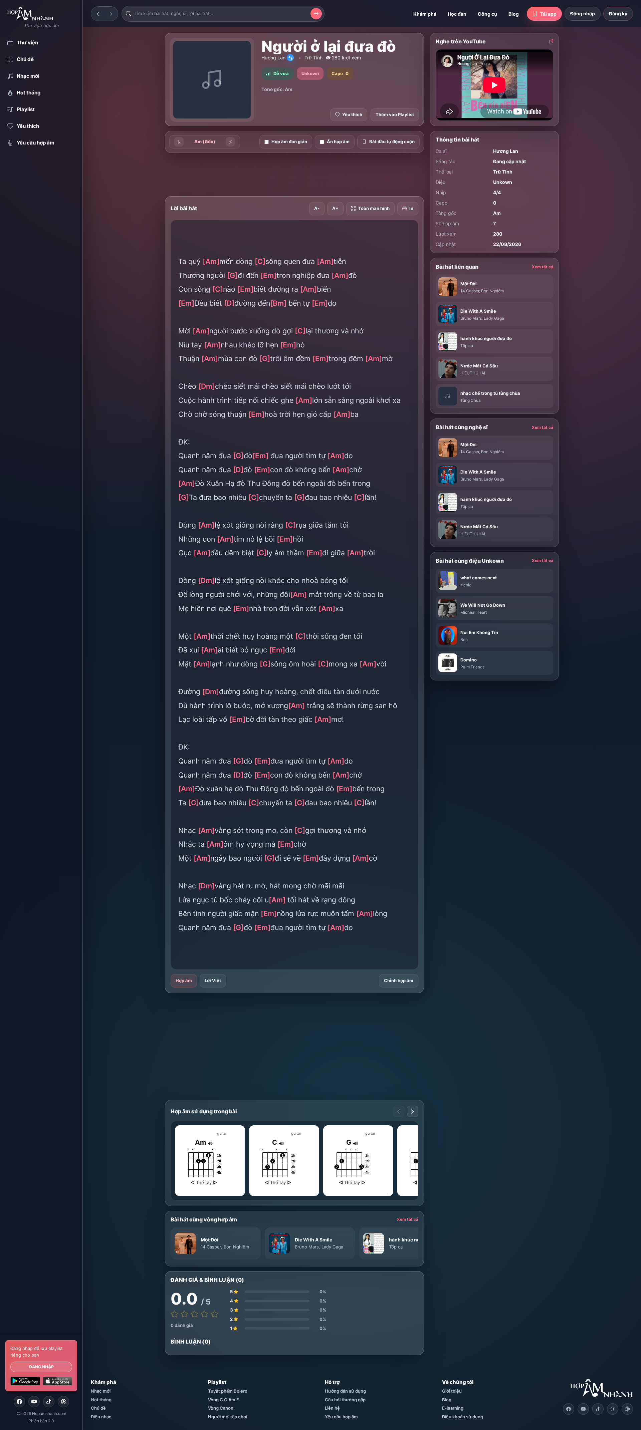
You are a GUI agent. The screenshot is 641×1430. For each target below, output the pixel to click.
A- (316, 208)
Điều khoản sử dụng (462, 1416)
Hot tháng (101, 1399)
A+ (335, 208)
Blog (513, 14)
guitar (222, 1133)
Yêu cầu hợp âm (341, 1416)
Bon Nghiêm (236, 1246)
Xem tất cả (407, 1219)
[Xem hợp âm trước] (398, 1111)
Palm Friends (472, 666)
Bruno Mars (307, 1246)
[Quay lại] (98, 13)
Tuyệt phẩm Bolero (227, 1391)
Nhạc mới (101, 1391)
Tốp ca (396, 1246)
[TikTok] (48, 1401)
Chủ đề (98, 1408)
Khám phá (424, 14)
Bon (464, 639)
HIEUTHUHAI (472, 372)
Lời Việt (213, 980)
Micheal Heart (473, 612)
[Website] (627, 1409)
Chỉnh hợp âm (398, 980)
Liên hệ (332, 1408)
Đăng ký (618, 13)
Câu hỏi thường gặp (345, 1399)
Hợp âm (184, 980)
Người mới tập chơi (227, 1416)
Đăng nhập (41, 1366)
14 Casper (211, 1246)
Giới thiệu (452, 1391)
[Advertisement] (130, 137)
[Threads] (63, 1401)
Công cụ (487, 14)
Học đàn (457, 14)
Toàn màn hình (374, 208)
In (411, 208)
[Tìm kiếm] (316, 13)
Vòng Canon (220, 1408)
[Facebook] (19, 1401)
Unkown (502, 182)
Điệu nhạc (101, 1416)
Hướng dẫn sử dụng (345, 1391)
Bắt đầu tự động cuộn (392, 141)
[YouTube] (34, 1401)
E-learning (452, 1408)
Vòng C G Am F (223, 1399)
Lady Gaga (332, 1246)
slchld (465, 584)
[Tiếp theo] (111, 13)
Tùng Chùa (470, 400)
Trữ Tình (313, 57)
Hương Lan (273, 57)
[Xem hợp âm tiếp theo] (412, 1111)
